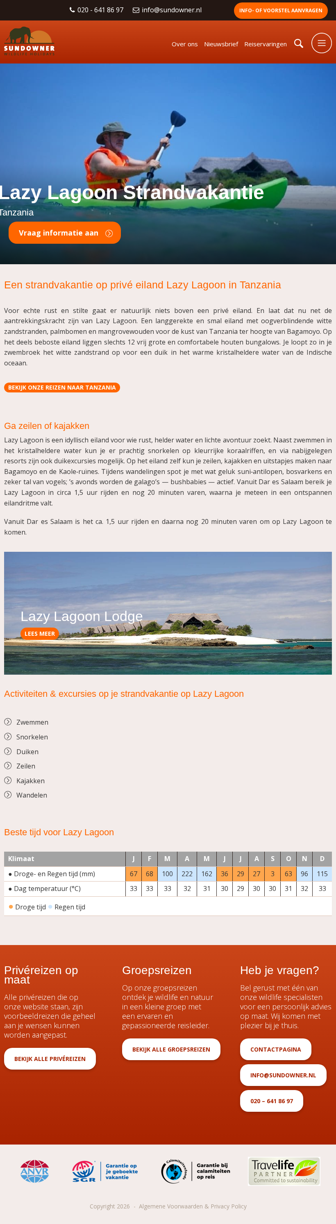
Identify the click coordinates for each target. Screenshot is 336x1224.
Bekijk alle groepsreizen (171, 1049)
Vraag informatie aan (58, 233)
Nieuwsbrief (221, 44)
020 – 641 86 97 (271, 1101)
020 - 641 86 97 (101, 9)
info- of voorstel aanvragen (280, 10)
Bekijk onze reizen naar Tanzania (62, 387)
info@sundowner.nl (172, 9)
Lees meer (40, 633)
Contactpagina (275, 1049)
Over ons (185, 44)
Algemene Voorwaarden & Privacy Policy (193, 1206)
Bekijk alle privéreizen (50, 1059)
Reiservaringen (265, 44)
